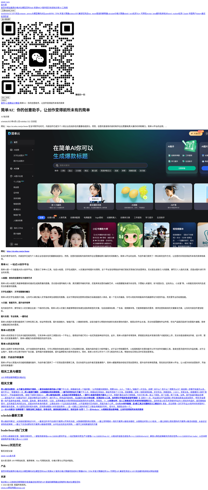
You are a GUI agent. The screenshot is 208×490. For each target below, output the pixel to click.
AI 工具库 (63, 8)
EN (3, 97)
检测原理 (19, 482)
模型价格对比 (20, 377)
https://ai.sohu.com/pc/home (18, 251)
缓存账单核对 (145, 471)
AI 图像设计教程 (12, 103)
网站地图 (154, 471)
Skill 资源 (34, 8)
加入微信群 (6, 19)
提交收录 (50, 8)
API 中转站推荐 (7, 377)
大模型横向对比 (29, 471)
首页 (3, 8)
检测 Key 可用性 (109, 471)
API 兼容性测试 (122, 471)
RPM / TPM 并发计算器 (92, 471)
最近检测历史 (36, 482)
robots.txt (4, 488)
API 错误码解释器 (49, 482)
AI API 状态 (134, 471)
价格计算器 (64, 471)
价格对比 (18, 8)
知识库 (56, 8)
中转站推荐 (9, 8)
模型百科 (26, 8)
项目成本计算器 (76, 471)
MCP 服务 (42, 8)
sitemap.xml (20, 488)
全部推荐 (61, 482)
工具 (8, 10)
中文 (7, 97)
